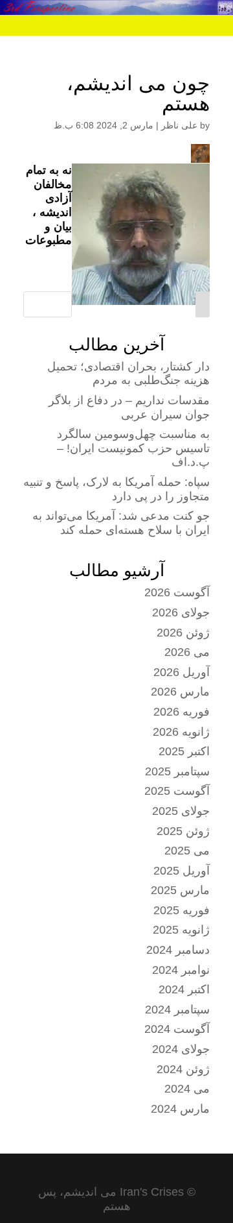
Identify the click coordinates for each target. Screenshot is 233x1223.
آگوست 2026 (177, 592)
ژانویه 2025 (181, 929)
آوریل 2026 (181, 672)
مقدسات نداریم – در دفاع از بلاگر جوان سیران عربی (129, 407)
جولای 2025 (181, 811)
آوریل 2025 (181, 870)
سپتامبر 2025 (177, 771)
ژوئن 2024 (183, 1069)
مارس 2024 (180, 1108)
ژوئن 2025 (183, 831)
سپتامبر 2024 (177, 1009)
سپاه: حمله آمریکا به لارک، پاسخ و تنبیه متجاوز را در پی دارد (116, 489)
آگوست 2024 (177, 1029)
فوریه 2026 (181, 711)
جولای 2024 (181, 1049)
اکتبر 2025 (184, 751)
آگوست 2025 (177, 790)
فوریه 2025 (181, 910)
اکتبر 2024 (184, 989)
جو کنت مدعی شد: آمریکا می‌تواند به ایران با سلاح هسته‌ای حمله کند (121, 523)
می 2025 (187, 850)
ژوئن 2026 (183, 632)
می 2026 (187, 652)
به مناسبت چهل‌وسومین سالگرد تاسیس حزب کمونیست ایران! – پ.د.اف (133, 448)
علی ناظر (179, 125)
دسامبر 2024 (178, 949)
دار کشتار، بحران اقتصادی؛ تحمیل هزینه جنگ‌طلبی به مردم (128, 373)
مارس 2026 (180, 691)
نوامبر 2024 (181, 969)
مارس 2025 (180, 890)
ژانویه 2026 (181, 731)
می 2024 (187, 1088)
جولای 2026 (181, 612)
